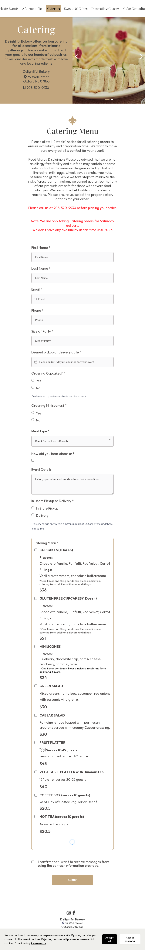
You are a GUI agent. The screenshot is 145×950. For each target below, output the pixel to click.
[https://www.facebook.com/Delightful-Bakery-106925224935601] (74, 913)
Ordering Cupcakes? (48, 373)
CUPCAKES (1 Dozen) (56, 550)
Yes (38, 381)
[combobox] (72, 441)
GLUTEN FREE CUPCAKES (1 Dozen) (68, 598)
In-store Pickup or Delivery (52, 501)
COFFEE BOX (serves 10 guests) (64, 795)
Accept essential (130, 939)
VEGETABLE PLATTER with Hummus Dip (71, 772)
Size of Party (42, 331)
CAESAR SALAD (52, 715)
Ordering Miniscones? (49, 405)
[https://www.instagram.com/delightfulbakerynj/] (69, 913)
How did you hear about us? (52, 454)
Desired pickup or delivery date (56, 352)
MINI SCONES (50, 646)
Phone (37, 310)
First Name (40, 247)
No (38, 388)
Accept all (109, 939)
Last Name (40, 268)
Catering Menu (46, 543)
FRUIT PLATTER (52, 742)
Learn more (38, 943)
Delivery (42, 515)
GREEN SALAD (51, 686)
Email (36, 289)
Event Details (41, 469)
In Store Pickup (47, 508)
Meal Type (40, 431)
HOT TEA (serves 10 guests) (61, 816)
